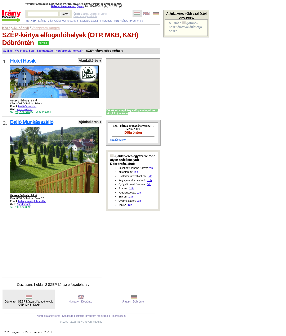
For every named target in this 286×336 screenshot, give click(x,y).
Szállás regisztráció (73, 315)
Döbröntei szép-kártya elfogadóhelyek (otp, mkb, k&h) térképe (132, 112)
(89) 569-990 (22, 112)
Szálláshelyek (118, 139)
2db (150, 168)
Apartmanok (24, 204)
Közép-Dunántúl (15, 28)
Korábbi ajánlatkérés (48, 315)
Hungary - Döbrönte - (81, 301)
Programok (136, 20)
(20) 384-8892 (23, 207)
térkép (43, 42)
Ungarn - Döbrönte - (134, 301)
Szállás (42, 20)
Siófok (104, 14)
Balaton (85, 14)
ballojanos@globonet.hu (32, 201)
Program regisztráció (98, 315)
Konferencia (105, 20)
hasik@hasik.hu (27, 106)
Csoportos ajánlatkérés (85, 16)
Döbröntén (133, 132)
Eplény (80, 6)
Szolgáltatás (45, 50)
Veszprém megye (45, 28)
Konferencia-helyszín (69, 50)
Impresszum (119, 315)
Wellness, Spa (70, 20)
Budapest (94, 14)
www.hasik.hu (24, 109)
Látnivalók (54, 20)
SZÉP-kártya (121, 20)
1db (136, 172)
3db (150, 176)
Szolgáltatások (88, 20)
